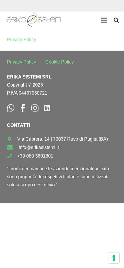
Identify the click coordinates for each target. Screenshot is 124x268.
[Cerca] (116, 20)
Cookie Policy (59, 62)
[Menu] (104, 20)
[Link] (34, 20)
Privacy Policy (21, 39)
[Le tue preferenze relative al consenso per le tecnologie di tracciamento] (113, 257)
